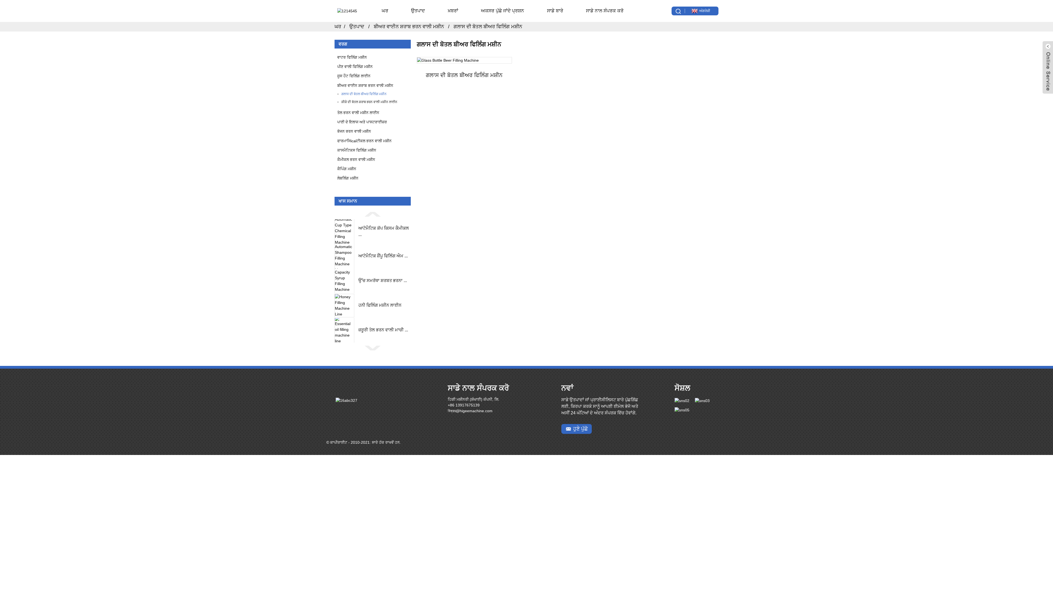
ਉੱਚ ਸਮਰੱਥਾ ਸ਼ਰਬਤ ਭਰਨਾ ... (382, 280)
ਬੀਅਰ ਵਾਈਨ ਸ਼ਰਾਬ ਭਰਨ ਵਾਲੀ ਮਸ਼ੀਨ (409, 26)
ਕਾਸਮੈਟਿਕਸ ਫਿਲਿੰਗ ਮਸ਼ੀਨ (356, 150)
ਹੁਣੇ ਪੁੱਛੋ (580, 429)
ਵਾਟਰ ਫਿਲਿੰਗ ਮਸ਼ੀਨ (352, 57)
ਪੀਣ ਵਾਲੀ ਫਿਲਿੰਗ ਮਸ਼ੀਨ (355, 66)
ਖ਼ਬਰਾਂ (453, 10)
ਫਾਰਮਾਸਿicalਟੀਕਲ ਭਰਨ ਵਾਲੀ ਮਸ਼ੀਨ (364, 141)
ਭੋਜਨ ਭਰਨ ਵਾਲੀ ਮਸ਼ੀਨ (354, 131)
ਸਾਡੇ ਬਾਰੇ (555, 10)
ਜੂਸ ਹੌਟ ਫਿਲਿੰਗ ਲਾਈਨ (353, 76)
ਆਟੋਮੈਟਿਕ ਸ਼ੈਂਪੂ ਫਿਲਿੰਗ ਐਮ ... (383, 256)
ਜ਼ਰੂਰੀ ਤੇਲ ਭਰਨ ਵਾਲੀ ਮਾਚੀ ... (383, 330)
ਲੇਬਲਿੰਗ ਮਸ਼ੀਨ (347, 178)
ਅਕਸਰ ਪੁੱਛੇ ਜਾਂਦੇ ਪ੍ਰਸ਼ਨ (502, 10)
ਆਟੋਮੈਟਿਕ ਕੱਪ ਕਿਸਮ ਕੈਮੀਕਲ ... (383, 231)
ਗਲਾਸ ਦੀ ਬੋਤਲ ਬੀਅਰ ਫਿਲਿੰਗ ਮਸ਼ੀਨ (488, 26)
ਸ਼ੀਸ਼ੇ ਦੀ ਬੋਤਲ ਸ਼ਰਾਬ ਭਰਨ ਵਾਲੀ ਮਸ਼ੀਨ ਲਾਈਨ (369, 102)
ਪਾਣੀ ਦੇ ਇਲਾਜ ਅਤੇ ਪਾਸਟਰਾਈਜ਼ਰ (362, 122)
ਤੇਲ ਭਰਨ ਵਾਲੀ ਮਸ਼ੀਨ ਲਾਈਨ (358, 112)
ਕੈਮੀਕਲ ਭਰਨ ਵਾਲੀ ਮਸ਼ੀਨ (356, 159)
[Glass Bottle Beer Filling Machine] (464, 60)
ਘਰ (385, 10)
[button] (373, 214)
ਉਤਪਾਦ (418, 10)
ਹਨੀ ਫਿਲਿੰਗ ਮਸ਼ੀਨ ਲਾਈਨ (379, 305)
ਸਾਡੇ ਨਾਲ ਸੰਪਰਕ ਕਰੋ (605, 10)
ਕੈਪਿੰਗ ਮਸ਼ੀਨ (346, 169)
